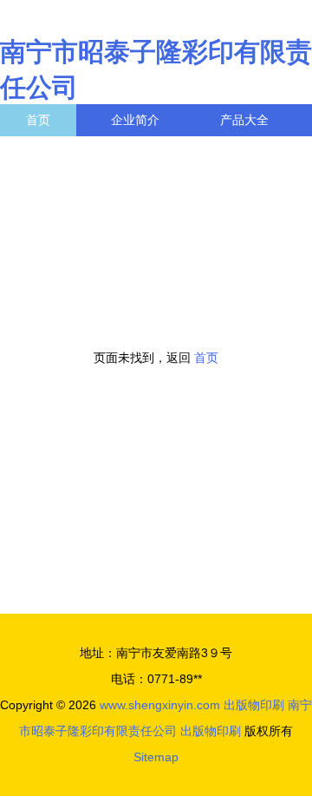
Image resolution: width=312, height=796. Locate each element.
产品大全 (244, 120)
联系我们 (50, 152)
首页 (38, 120)
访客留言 (50, 184)
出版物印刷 (254, 705)
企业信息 (159, 152)
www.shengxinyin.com (160, 705)
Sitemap (156, 757)
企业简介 (135, 120)
